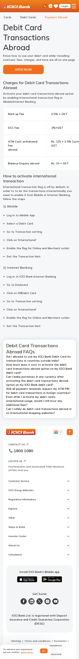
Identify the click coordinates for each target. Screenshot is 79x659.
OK (44, 650)
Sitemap (16, 640)
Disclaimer (60, 640)
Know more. (27, 652)
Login (65, 6)
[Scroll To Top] (70, 432)
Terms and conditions (37, 640)
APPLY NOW (23, 69)
